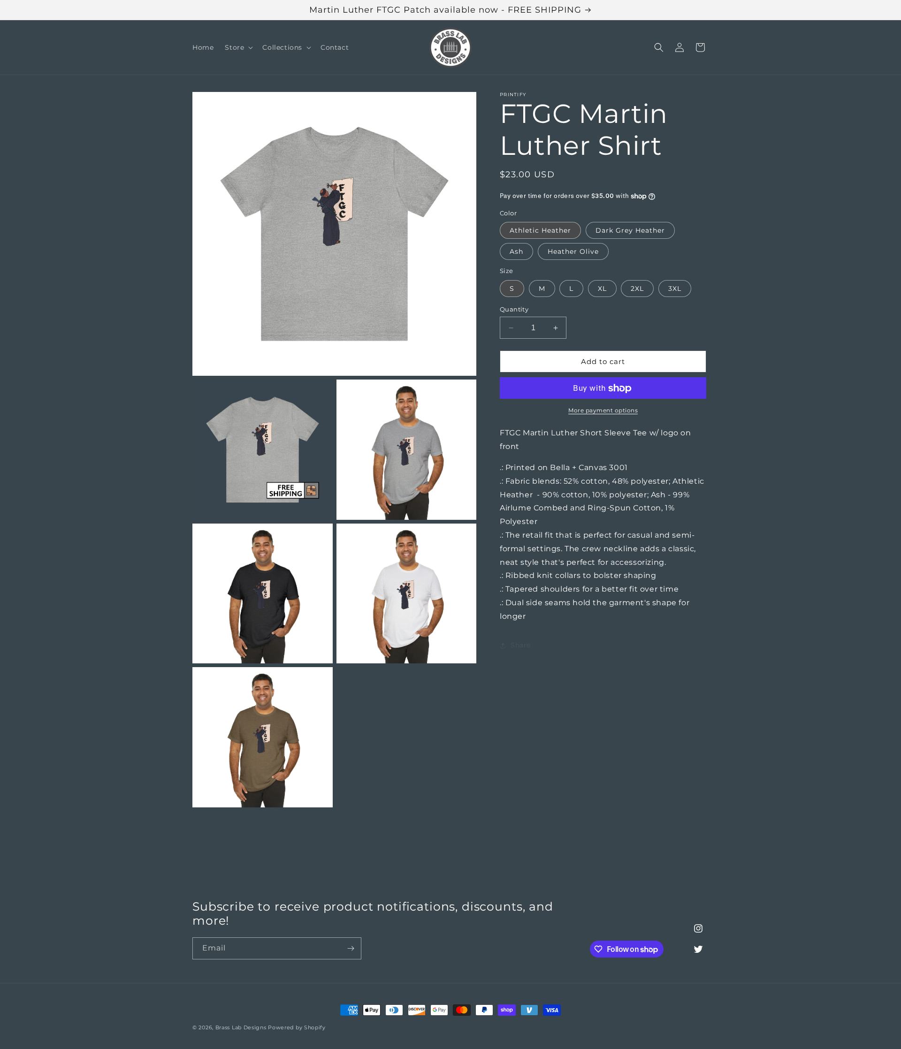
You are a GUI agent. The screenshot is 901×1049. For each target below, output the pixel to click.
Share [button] (521, 645)
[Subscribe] (350, 948)
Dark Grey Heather (630, 231)
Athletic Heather (540, 231)
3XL (674, 288)
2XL (637, 288)
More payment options (603, 410)
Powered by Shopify (297, 1027)
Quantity (514, 309)
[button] (238, 47)
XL (602, 288)
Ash (516, 252)
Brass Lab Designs (241, 1027)
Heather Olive (573, 252)
